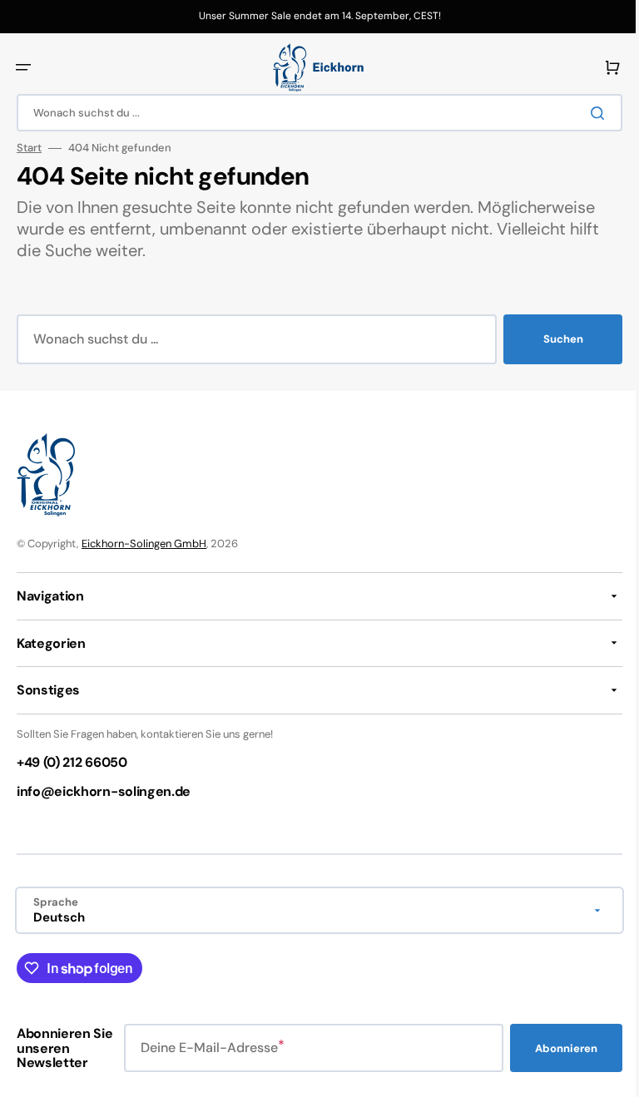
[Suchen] (588, 113)
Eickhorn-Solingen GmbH (144, 543)
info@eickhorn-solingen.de (104, 791)
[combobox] (313, 112)
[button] (23, 67)
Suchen (551, 339)
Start (29, 148)
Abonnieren (554, 1048)
